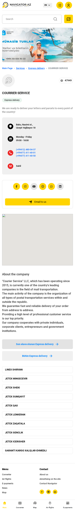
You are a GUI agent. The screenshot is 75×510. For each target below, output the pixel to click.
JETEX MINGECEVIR (16, 378)
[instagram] (48, 492)
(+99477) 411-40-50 (26, 155)
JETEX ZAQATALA (15, 423)
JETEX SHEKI (12, 387)
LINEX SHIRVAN (14, 369)
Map (4, 492)
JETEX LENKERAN (15, 414)
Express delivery (36, 68)
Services (20, 68)
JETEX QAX (11, 405)
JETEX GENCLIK (14, 432)
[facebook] (42, 492)
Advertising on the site (50, 479)
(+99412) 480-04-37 (26, 149)
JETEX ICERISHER (15, 441)
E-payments (7, 483)
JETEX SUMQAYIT (15, 396)
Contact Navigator (48, 483)
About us (44, 474)
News (4, 488)
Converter (6, 474)
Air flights (6, 479)
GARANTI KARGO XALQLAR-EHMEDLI (26, 450)
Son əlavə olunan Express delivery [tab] (35, 344)
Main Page (7, 68)
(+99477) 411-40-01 (26, 152)
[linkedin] (55, 492)
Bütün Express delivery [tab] (34, 356)
